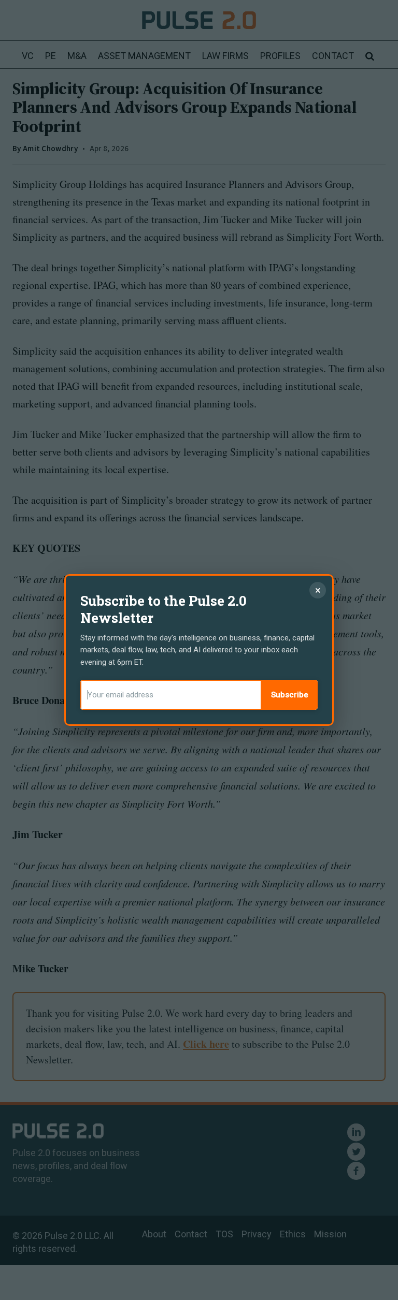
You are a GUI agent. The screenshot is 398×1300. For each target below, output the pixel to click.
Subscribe (289, 694)
